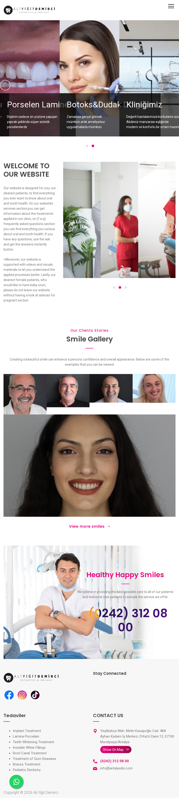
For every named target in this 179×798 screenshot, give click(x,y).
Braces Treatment (26, 764)
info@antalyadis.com (116, 768)
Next (174, 85)
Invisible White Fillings (29, 747)
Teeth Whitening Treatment (33, 742)
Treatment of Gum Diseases (34, 759)
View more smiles (87, 526)
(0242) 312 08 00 (128, 620)
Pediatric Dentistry (27, 770)
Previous (5, 85)
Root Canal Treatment (30, 753)
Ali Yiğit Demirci (45, 792)
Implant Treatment (27, 731)
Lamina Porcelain (26, 736)
